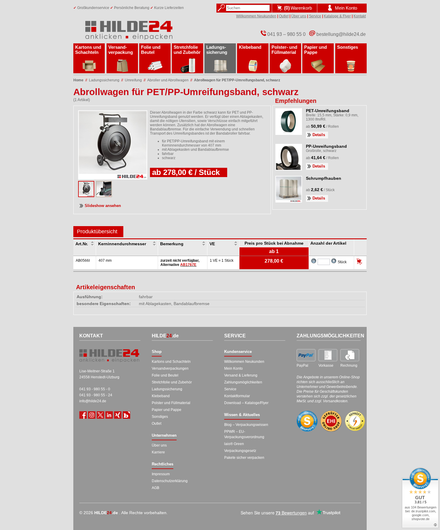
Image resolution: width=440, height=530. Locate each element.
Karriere (158, 452)
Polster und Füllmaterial (171, 403)
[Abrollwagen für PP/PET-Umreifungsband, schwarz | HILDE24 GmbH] (86, 195)
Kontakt (359, 16)
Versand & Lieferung (240, 375)
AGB (155, 488)
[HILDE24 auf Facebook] (83, 415)
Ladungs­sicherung (216, 50)
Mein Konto (233, 368)
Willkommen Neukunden (256, 16)
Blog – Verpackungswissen (246, 425)
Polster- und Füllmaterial (284, 50)
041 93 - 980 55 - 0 (94, 389)
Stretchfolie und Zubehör (187, 50)
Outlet (284, 16)
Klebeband (250, 47)
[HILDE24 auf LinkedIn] (109, 415)
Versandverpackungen (170, 368)
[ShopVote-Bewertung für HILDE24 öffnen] (307, 421)
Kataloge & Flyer (337, 16)
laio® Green (234, 444)
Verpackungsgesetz (240, 451)
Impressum (161, 474)
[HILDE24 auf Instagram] (91, 415)
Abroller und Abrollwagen (168, 80)
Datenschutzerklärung (170, 481)
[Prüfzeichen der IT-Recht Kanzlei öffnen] (355, 421)
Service (315, 16)
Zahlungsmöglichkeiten (243, 382)
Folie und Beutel (150, 50)
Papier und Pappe (315, 50)
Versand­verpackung (120, 50)
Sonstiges (347, 47)
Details (318, 134)
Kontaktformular (237, 396)
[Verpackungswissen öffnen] (126, 415)
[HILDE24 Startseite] (109, 355)
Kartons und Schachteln (88, 50)
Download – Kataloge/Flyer (246, 403)
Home (78, 80)
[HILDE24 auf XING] (118, 415)
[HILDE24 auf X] (100, 415)
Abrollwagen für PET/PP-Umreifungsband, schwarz (237, 80)
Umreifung (133, 80)
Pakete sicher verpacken (244, 458)
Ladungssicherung (167, 389)
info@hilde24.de (92, 401)
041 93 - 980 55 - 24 (95, 395)
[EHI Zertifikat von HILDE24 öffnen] (331, 421)
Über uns (298, 16)
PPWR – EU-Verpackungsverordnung (244, 434)
